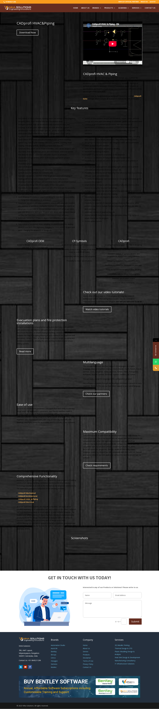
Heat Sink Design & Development (127, 657)
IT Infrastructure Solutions (124, 664)
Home (85, 645)
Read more (25, 351)
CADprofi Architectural (27, 496)
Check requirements (97, 465)
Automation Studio (58, 645)
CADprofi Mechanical (27, 493)
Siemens (54, 664)
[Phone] (156, 368)
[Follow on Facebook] (30, 667)
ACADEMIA (122, 8)
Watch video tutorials (97, 309)
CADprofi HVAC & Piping (28, 499)
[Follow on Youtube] (25, 667)
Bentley (54, 651)
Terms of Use (88, 661)
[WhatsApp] (156, 362)
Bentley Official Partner (128, 2)
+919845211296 (10, 2)
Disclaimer (87, 658)
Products (86, 655)
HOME (75, 8)
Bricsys (53, 655)
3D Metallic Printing (122, 645)
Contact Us (87, 667)
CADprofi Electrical (26, 502)
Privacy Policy (88, 664)
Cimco (53, 658)
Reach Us (144, 2)
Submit (135, 621)
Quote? (153, 2)
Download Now (27, 32)
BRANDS (95, 8)
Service (85, 651)
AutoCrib (54, 648)
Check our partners (96, 393)
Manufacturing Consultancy (125, 660)
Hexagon (54, 661)
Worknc (54, 667)
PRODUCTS (108, 8)
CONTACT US (150, 8)
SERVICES (135, 8)
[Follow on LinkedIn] (21, 667)
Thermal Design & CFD (123, 648)
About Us (86, 648)
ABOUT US (85, 8)
